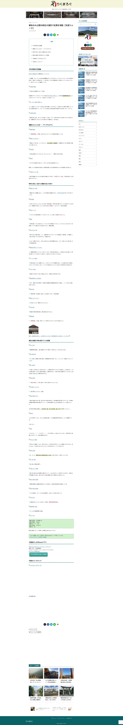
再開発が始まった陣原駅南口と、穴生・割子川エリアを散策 (51, 700)
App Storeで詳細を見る (34, 551)
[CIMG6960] (32, 87)
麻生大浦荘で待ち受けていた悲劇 (41, 55)
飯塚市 (39, 632)
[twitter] (45, 35)
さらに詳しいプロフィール (87, 48)
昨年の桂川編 (61, 193)
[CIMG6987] (32, 307)
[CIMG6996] (34, 387)
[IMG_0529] (32, 515)
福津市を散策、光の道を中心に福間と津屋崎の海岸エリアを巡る (35, 700)
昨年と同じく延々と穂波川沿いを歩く (42, 52)
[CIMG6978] (35, 247)
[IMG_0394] (33, 479)
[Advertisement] (39, 610)
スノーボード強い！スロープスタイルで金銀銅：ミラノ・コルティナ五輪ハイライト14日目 (91, 97)
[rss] (90, 45)
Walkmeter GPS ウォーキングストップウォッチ (40, 547)
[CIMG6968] (31, 149)
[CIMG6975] (32, 210)
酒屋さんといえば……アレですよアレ (42, 49)
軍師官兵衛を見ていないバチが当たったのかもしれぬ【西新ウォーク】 (66, 700)
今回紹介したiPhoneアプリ (39, 58)
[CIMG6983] (31, 289)
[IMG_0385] (33, 396)
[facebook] (48, 35)
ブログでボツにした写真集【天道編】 (38, 537)
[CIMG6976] (30, 219)
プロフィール (53, 718)
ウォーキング (33, 629)
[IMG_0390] (32, 450)
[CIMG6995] (32, 378)
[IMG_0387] (31, 413)
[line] (54, 35)
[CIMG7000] (32, 497)
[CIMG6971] (33, 172)
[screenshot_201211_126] (35, 565)
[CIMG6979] (33, 258)
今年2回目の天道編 (37, 45)
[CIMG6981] (32, 269)
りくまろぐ (29, 721)
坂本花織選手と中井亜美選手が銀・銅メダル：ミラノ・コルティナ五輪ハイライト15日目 (91, 89)
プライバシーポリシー (61, 718)
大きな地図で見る (32, 596)
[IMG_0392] (32, 459)
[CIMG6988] (31, 316)
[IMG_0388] (30, 429)
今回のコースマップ (37, 62)
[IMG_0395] (33, 488)
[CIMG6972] (33, 188)
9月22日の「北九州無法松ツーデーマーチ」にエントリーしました (35, 682)
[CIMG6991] (32, 354)
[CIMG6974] (31, 199)
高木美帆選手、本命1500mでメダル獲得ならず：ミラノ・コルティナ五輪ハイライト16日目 (91, 81)
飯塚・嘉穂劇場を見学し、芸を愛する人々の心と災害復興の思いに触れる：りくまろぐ (49, 336)
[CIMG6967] (34, 138)
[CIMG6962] (32, 113)
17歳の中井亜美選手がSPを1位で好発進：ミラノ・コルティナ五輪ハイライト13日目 (91, 105)
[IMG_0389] (33, 440)
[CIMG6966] (32, 129)
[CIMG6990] (32, 345)
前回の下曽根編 (32, 74)
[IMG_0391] (33, 468)
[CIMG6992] (32, 365)
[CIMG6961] (35, 102)
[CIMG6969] (31, 158)
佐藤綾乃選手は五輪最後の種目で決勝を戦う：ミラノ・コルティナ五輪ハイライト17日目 (91, 73)
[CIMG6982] (35, 278)
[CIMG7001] (33, 506)
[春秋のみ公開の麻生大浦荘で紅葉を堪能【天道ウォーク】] (51, 35)
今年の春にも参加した (52, 96)
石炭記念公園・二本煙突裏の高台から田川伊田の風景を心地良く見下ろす (66, 682)
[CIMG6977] (33, 230)
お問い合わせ (69, 718)
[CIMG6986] (34, 298)
